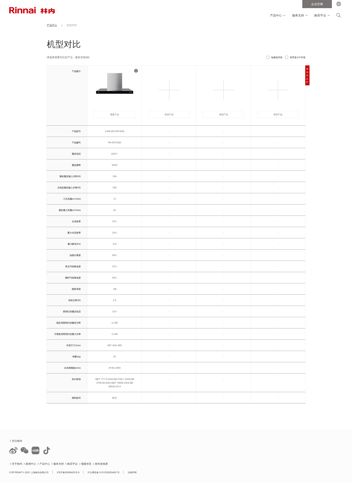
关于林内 (17, 463)
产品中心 (276, 15)
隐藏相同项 (276, 57)
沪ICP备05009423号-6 (68, 472)
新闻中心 (31, 463)
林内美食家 (101, 463)
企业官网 (317, 4)
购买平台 (320, 15)
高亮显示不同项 (297, 57)
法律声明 (132, 472)
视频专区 (86, 463)
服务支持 (298, 15)
